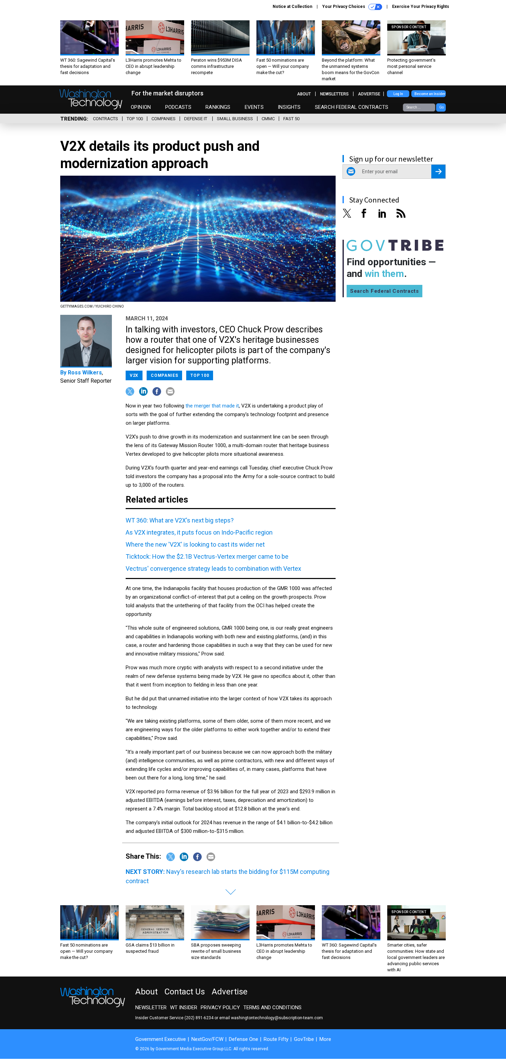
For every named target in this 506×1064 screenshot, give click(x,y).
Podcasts (178, 107)
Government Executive (160, 1039)
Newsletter (151, 1007)
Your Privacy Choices (344, 6)
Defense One (243, 1039)
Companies (163, 118)
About (304, 94)
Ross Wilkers (85, 372)
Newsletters (334, 94)
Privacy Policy (220, 1007)
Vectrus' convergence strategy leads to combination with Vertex (213, 568)
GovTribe (304, 1039)
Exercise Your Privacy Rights (420, 6)
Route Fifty (276, 1039)
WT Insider (183, 1007)
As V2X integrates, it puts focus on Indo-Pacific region (199, 532)
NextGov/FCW (207, 1039)
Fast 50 (291, 118)
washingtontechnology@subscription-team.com (277, 1017)
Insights (289, 107)
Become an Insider (429, 94)
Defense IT (196, 118)
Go (441, 107)
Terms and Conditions (272, 1007)
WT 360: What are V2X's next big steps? (180, 520)
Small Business (235, 118)
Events (254, 107)
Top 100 (135, 118)
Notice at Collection (292, 6)
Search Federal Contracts (352, 107)
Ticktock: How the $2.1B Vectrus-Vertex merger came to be (207, 556)
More (325, 1039)
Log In (398, 94)
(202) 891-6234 (199, 1017)
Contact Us (185, 991)
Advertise (369, 94)
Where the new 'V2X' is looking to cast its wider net (195, 544)
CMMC (268, 118)
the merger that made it (212, 406)
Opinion (141, 107)
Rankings (217, 107)
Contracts (105, 118)
